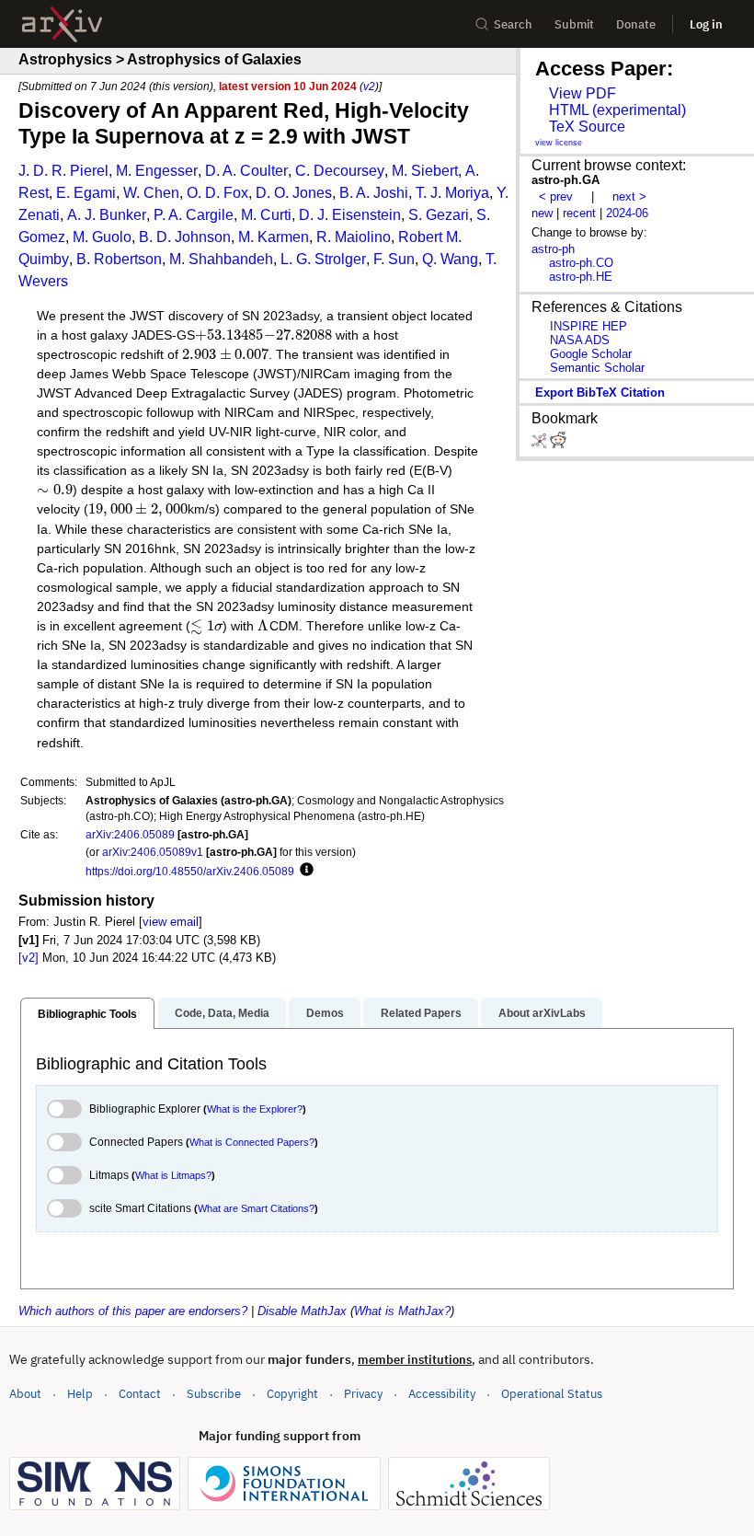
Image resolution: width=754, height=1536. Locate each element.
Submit (574, 24)
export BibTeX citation (600, 392)
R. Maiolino (353, 237)
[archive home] (62, 24)
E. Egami (86, 193)
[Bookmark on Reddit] (558, 444)
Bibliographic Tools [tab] (87, 1014)
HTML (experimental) (617, 110)
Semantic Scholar (597, 368)
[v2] (28, 957)
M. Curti (266, 215)
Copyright (292, 1394)
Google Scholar (591, 354)
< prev (556, 196)
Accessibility (441, 1394)
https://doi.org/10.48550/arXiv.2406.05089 (190, 871)
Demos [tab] (325, 1013)
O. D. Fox (217, 193)
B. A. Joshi (373, 193)
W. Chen (151, 193)
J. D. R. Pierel (63, 171)
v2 (369, 86)
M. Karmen (273, 237)
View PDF (582, 93)
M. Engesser (157, 171)
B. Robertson (119, 259)
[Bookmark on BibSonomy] (540, 444)
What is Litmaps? (173, 1175)
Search (513, 24)
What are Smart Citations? (256, 1208)
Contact (140, 1394)
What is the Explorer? (255, 1108)
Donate (636, 24)
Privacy (363, 1394)
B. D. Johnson (185, 237)
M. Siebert (425, 171)
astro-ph (553, 249)
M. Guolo (102, 237)
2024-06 (627, 213)
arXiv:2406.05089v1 (152, 852)
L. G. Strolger (323, 259)
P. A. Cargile (194, 215)
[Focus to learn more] (304, 870)
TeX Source (587, 126)
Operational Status (551, 1393)
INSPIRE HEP (588, 326)
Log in (706, 24)
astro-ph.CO (581, 263)
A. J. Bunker (106, 215)
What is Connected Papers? (251, 1142)
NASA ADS (580, 340)
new (542, 213)
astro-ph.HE (580, 276)
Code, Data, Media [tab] (222, 1013)
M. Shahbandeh (221, 259)
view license (558, 142)
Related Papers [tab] (421, 1013)
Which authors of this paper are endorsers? (132, 1311)
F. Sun (394, 259)
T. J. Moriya (452, 193)
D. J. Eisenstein (350, 215)
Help (80, 1394)
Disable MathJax (302, 1311)
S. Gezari (438, 215)
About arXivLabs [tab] (542, 1013)
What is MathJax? (402, 1311)
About (25, 1394)
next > (629, 196)
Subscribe (214, 1394)
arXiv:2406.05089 (130, 834)
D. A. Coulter (246, 171)
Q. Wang (450, 259)
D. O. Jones (294, 193)
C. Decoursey (339, 171)
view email (171, 922)
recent (579, 213)
